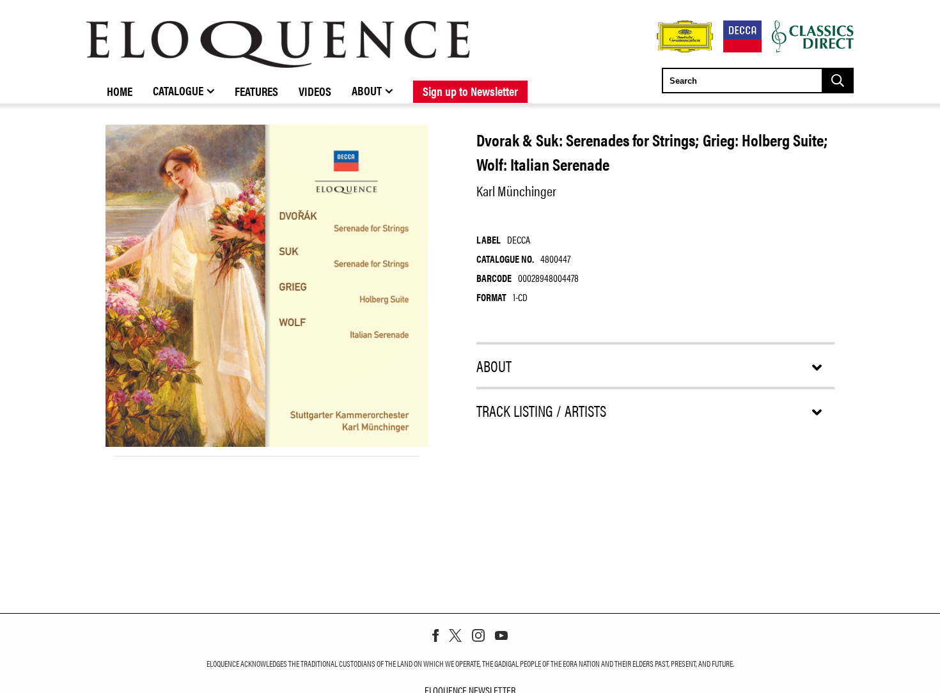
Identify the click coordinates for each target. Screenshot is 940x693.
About (367, 90)
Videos (315, 91)
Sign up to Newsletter (470, 91)
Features (256, 91)
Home (119, 91)
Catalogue (178, 90)
